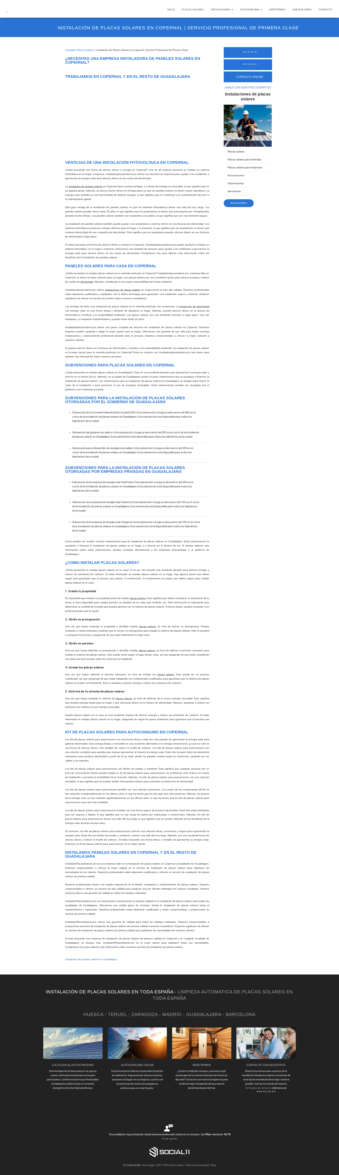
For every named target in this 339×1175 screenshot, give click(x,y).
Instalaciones (220, 9)
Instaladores (239, 203)
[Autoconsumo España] (137, 1058)
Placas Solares (193, 9)
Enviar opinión (169, 1138)
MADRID (172, 1014)
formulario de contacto (258, 1088)
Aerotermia (277, 9)
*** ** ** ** (250, 52)
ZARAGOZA (144, 1014)
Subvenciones (302, 9)
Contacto (325, 9)
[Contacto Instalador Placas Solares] (266, 1058)
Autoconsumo (249, 9)
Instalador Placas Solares (79, 50)
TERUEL (117, 1014)
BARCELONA (240, 1014)
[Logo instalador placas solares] (10, 13)
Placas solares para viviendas (244, 159)
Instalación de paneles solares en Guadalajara (91, 959)
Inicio (171, 9)
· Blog (213, 1165)
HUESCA (93, 1014)
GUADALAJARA (203, 1014)
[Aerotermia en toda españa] (201, 1058)
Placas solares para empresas (245, 167)
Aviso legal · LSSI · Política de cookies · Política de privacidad (175, 1165)
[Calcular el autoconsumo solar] (73, 1058)
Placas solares (236, 151)
